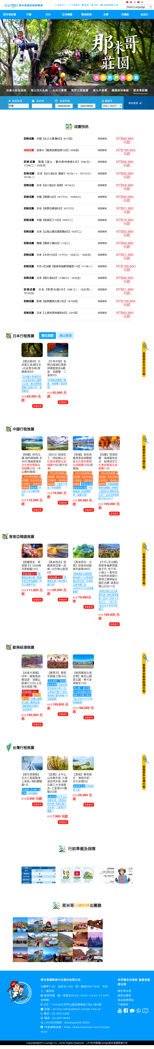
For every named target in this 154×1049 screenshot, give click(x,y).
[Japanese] (135, 3)
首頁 (95, 4)
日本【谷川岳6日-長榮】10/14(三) (49, 185)
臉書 (86, 4)
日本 (48, 14)
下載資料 (123, 1004)
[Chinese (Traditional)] (127, 3)
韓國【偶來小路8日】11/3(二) (47, 243)
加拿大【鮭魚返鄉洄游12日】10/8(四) (51, 150)
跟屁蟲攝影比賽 (110, 4)
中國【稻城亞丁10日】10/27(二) (48, 220)
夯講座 (125, 14)
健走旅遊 (48, 335)
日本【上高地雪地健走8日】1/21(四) (51, 312)
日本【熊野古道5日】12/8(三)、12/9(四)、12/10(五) (58, 291)
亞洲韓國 (67, 14)
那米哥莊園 (9, 14)
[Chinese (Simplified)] (138, 3)
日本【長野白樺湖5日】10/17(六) (49, 208)
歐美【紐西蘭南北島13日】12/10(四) (51, 301)
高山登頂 (66, 335)
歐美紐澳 (87, 14)
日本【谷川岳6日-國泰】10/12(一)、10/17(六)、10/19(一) (58, 175)
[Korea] (142, 3)
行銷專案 (75, 4)
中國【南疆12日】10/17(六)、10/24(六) (52, 197)
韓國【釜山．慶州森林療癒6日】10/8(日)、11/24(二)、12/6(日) (58, 163)
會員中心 (61, 4)
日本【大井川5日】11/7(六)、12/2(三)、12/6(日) (57, 254)
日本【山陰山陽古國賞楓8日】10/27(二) (53, 231)
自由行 (144, 14)
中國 (28, 14)
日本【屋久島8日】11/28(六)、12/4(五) (52, 278)
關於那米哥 (124, 991)
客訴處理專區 (126, 1000)
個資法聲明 (124, 995)
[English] (131, 3)
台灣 (105, 14)
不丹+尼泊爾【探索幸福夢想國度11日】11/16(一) (58, 266)
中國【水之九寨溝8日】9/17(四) (48, 138)
